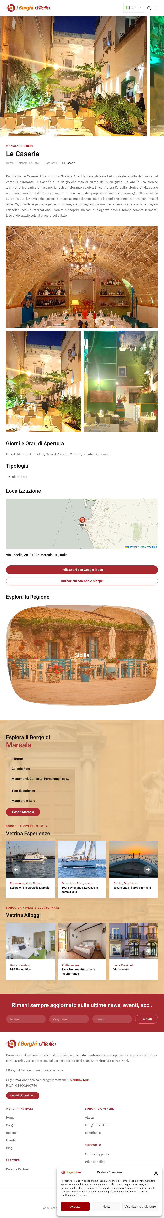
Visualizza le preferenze (140, 1206)
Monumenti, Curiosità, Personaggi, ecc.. (40, 778)
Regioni (11, 1133)
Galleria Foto (21, 768)
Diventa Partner (17, 1169)
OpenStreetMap (148, 546)
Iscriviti (146, 1019)
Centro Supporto (97, 1154)
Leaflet (132, 546)
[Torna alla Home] (28, 8)
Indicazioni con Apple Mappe (82, 581)
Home (10, 1117)
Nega (106, 1206)
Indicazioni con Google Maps (82, 569)
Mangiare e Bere (24, 800)
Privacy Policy (95, 1162)
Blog (9, 1148)
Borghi (10, 1125)
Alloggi (89, 1117)
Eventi (10, 1140)
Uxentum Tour (79, 1080)
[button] (156, 1172)
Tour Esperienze (23, 790)
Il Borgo (17, 758)
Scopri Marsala (23, 812)
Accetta (75, 1206)
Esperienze (93, 1133)
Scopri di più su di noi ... (22, 1095)
